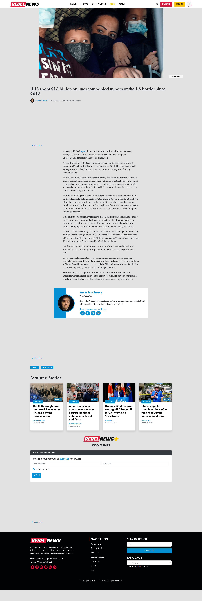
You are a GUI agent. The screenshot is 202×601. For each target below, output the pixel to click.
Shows (84, 4)
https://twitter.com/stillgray (93, 309)
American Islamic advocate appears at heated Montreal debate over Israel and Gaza (82, 412)
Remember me (42, 469)
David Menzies (146, 420)
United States (47, 367)
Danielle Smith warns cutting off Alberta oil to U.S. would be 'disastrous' (118, 411)
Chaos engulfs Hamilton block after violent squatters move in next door (154, 411)
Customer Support (98, 557)
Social (93, 565)
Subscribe (95, 552)
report (83, 151)
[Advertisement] (101, 127)
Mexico (34, 367)
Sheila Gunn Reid (39, 420)
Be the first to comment (72, 100)
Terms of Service (97, 548)
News (73, 4)
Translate (144, 566)
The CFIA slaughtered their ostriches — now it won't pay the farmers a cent (46, 411)
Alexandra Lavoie (75, 424)
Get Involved (99, 4)
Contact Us (95, 561)
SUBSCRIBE (64, 459)
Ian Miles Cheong (41, 100)
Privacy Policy (96, 543)
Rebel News (109, 420)
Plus (112, 4)
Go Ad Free (37, 145)
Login (93, 570)
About (122, 4)
